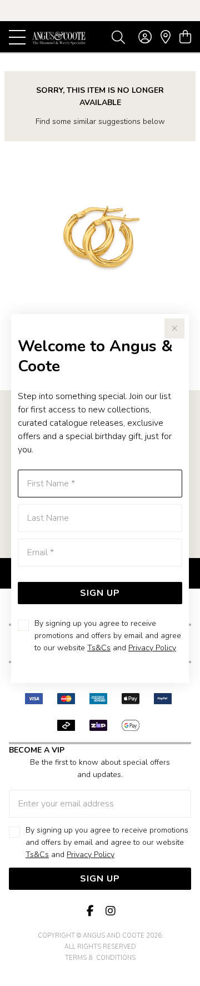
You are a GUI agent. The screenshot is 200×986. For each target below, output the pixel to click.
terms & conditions (100, 958)
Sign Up (100, 593)
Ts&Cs (99, 648)
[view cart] (185, 37)
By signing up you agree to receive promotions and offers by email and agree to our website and (107, 635)
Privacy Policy (152, 648)
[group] (100, 10)
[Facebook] (90, 911)
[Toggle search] (118, 37)
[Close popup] (174, 328)
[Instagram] (110, 911)
